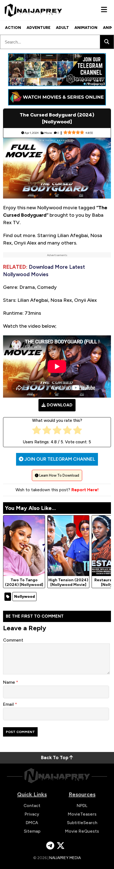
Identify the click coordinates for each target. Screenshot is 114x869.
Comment (13, 640)
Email (9, 704)
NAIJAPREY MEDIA (65, 858)
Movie (48, 133)
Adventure (38, 27)
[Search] (107, 42)
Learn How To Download (58, 475)
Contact (32, 805)
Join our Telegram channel (59, 459)
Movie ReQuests (82, 831)
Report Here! (85, 489)
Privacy (32, 814)
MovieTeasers (82, 814)
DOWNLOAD (59, 405)
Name (9, 682)
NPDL (82, 805)
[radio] (36, 431)
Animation (85, 27)
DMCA (32, 822)
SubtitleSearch (82, 822)
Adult (62, 27)
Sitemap (32, 831)
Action (13, 27)
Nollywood (24, 596)
